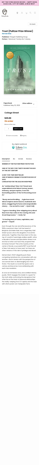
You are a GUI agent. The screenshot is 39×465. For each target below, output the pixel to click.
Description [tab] (6, 159)
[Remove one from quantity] (6, 129)
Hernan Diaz (6, 34)
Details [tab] (20, 159)
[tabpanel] (19, 226)
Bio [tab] (14, 159)
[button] (17, 13)
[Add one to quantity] (11, 129)
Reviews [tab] (29, 159)
